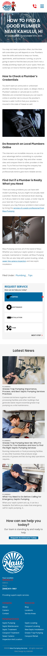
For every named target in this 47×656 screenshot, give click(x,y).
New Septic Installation (34, 629)
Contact (5, 613)
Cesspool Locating (32, 626)
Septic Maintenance (10, 626)
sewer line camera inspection (14, 261)
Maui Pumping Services (18, 648)
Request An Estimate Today (24, 538)
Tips (30, 275)
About (4, 607)
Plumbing (21, 275)
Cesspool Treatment (10, 633)
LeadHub (29, 651)
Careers (5, 610)
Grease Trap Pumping (34, 633)
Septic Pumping (8, 623)
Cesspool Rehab (31, 636)
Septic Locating (31, 623)
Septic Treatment (9, 629)
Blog (27, 607)
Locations (29, 610)
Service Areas (30, 613)
